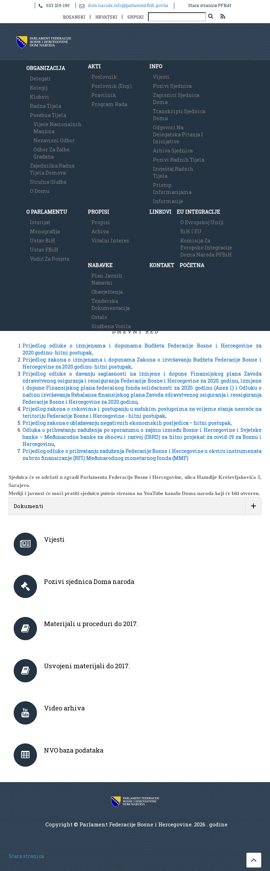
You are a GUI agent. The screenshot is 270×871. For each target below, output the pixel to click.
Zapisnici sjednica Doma (176, 98)
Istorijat (40, 222)
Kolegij (38, 87)
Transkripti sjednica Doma (179, 115)
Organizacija (45, 68)
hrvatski (106, 17)
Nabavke (100, 265)
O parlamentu (47, 211)
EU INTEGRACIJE (198, 211)
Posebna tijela (48, 115)
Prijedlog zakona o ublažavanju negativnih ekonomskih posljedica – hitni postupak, (127, 423)
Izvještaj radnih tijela (173, 172)
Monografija (45, 231)
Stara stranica (26, 856)
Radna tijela (45, 106)
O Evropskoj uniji (202, 222)
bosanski (74, 17)
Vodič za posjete (50, 258)
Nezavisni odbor (54, 140)
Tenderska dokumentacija (110, 304)
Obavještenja (107, 291)
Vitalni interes (110, 240)
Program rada (109, 104)
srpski (135, 17)
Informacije (168, 201)
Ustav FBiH (44, 249)
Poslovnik (104, 76)
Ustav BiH (42, 240)
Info (155, 66)
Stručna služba (48, 181)
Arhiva (100, 231)
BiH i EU (191, 231)
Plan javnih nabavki (106, 279)
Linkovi (160, 211)
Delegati (40, 78)
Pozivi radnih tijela (178, 159)
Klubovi (39, 96)
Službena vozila (111, 326)
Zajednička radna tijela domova (52, 169)
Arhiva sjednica (173, 150)
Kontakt (161, 265)
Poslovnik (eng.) (111, 86)
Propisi (98, 211)
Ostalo (99, 317)
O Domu (39, 191)
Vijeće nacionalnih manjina (57, 128)
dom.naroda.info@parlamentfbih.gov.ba (128, 5)
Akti (94, 66)
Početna (192, 265)
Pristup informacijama (172, 188)
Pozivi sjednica (172, 86)
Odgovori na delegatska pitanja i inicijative (178, 134)
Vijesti (161, 76)
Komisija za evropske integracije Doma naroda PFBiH (206, 247)
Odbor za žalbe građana (51, 153)
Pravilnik (103, 95)
